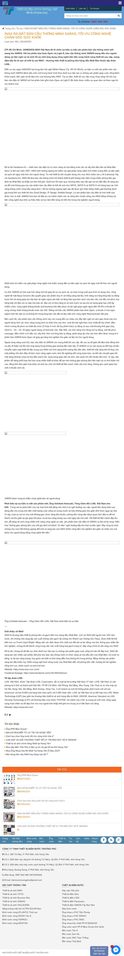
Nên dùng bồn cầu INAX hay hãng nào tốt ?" (27, 754)
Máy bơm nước (69, 908)
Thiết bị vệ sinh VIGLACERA (15, 905)
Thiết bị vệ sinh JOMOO (13, 901)
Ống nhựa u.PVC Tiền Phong (76, 912)
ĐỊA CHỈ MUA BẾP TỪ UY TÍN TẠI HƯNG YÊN (39, 788)
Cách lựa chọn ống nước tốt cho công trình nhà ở (41, 800)
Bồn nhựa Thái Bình (71, 941)
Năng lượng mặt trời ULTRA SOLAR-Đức (21, 908)
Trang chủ (10, 28)
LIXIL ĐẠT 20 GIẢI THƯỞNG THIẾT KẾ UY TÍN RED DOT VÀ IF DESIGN (52, 826)
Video (87, 838)
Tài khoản (94, 8)
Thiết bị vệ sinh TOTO (12, 894)
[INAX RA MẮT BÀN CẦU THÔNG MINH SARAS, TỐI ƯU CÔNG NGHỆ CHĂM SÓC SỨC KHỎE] (9, 817)
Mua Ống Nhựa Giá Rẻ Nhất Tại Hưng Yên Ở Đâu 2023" (33, 751)
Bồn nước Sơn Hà (70, 934)
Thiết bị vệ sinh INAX (12, 890)
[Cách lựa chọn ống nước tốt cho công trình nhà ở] (9, 804)
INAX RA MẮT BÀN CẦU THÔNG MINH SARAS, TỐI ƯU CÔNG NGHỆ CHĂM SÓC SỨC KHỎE (62, 813)
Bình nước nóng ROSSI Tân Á (16, 916)
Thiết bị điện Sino (70, 894)
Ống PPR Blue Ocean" (16, 729)
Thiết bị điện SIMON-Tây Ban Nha (78, 905)
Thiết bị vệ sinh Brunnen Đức (16, 898)
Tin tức (19, 28)
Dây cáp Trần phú (70, 890)
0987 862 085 (99, 21)
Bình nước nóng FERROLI (15, 919)
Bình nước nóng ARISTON (15, 923)
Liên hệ (82, 8)
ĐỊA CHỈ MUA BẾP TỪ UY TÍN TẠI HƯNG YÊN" (28, 732)
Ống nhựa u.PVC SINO (73, 919)
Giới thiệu (70, 8)
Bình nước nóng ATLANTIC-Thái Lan (20, 912)
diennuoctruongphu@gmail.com (26, 880)
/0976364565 (35, 875)
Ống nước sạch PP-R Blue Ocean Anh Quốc (83, 927)
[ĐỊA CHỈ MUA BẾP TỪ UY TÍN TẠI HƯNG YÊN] (9, 792)
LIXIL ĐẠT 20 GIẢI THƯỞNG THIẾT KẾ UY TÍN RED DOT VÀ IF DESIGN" (41, 740)
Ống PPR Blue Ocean (27, 775)
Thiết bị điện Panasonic (73, 901)
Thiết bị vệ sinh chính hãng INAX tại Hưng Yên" (28, 743)
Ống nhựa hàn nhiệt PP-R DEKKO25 (79, 923)
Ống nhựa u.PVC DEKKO (74, 916)
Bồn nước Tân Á (70, 930)
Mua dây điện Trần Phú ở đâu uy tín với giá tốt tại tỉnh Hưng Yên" (37, 747)
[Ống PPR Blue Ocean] (9, 779)
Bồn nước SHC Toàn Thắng (75, 937)
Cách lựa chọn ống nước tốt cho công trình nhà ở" (30, 736)
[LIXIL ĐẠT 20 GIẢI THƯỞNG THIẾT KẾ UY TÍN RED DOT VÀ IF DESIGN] (9, 830)
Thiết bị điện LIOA (70, 898)
